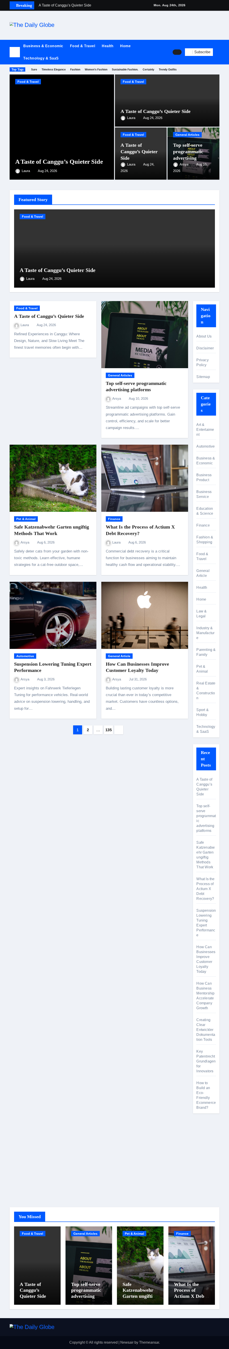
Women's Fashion (96, 69)
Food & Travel (82, 46)
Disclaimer (205, 348)
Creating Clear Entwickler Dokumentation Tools (205, 1029)
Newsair (127, 1342)
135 (108, 730)
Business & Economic (43, 46)
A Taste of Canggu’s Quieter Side (59, 161)
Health (107, 46)
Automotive (25, 656)
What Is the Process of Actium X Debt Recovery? (205, 889)
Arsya (184, 164)
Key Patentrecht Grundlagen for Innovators (206, 1061)
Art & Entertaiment (205, 429)
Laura (26, 171)
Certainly (148, 69)
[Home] (15, 52)
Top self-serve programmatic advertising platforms (86, 1293)
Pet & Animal (26, 519)
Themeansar (149, 1342)
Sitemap (203, 377)
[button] (217, 52)
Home (125, 46)
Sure (34, 69)
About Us (204, 336)
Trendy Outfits (168, 69)
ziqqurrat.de (205, 1174)
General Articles (187, 134)
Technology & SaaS (41, 58)
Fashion (75, 69)
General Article (119, 656)
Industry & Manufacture (205, 633)
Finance (114, 519)
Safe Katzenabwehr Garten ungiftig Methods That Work (139, 1296)
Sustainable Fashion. (125, 69)
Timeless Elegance (54, 69)
